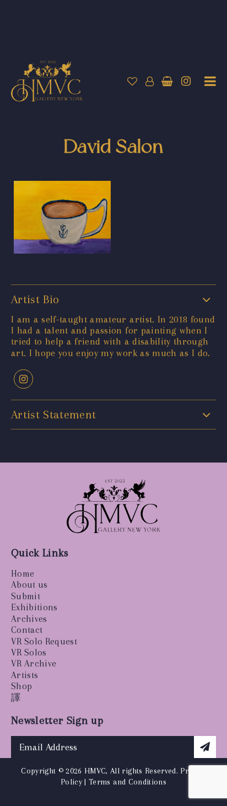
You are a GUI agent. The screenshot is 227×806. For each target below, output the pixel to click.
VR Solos (29, 652)
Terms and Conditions (127, 781)
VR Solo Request (44, 641)
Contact (26, 630)
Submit (25, 596)
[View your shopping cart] (167, 81)
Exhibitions (34, 607)
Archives (29, 619)
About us (29, 584)
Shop (21, 686)
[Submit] (205, 747)
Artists (24, 675)
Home (22, 573)
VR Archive (33, 663)
